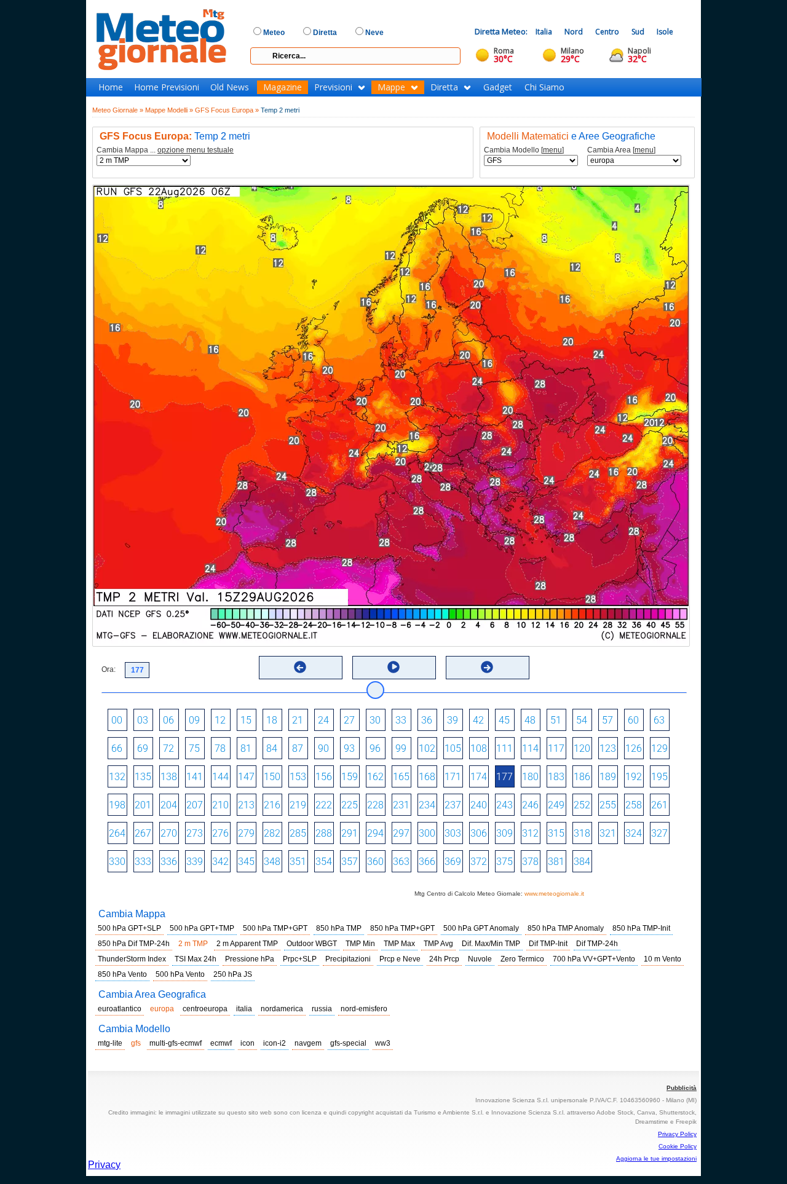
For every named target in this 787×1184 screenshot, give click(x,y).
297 (401, 833)
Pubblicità (681, 1087)
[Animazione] (393, 667)
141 (194, 777)
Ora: (108, 669)
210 (220, 805)
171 (453, 777)
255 (607, 805)
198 (117, 805)
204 (168, 805)
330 (117, 861)
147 (246, 777)
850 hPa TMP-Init (641, 928)
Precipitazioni (348, 959)
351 (298, 861)
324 (633, 833)
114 (530, 748)
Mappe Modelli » (169, 110)
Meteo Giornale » (117, 110)
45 (504, 720)
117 (556, 748)
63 (659, 720)
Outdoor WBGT (312, 943)
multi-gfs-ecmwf (175, 1043)
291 (349, 833)
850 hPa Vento (122, 974)
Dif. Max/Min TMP (491, 943)
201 (143, 805)
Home (110, 87)
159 (349, 777)
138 (168, 777)
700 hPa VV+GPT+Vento (594, 959)
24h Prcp (444, 959)
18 (271, 720)
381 (556, 861)
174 (478, 777)
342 (220, 861)
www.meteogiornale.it (554, 893)
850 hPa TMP (339, 928)
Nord (573, 31)
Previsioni (333, 87)
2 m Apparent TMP (247, 943)
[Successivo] (487, 667)
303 (453, 833)
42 (478, 720)
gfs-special (348, 1043)
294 (375, 833)
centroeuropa (205, 1008)
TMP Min (360, 943)
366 (427, 861)
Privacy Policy (677, 1134)
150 (272, 777)
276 (220, 833)
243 (504, 805)
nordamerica (282, 1008)
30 (375, 720)
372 (478, 861)
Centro (607, 31)
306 (478, 833)
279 (246, 833)
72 (168, 748)
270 (168, 833)
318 (582, 833)
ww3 (382, 1043)
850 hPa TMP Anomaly (566, 928)
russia (322, 1008)
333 (143, 861)
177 (504, 777)
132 (117, 777)
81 (245, 748)
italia (244, 1008)
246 (530, 805)
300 (427, 833)
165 (401, 777)
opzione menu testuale (195, 150)
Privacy (104, 1164)
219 (298, 805)
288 (323, 833)
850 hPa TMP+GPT (402, 928)
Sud (637, 31)
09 (194, 720)
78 (220, 748)
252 (582, 805)
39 (452, 720)
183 (556, 777)
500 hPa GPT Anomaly (481, 928)
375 (504, 861)
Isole (665, 31)
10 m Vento (662, 959)
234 (427, 805)
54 (581, 720)
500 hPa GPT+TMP (202, 928)
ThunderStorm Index (132, 959)
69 (142, 748)
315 (556, 833)
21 (297, 720)
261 (659, 805)
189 (607, 777)
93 (349, 748)
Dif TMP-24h (597, 943)
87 (297, 748)
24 (323, 720)
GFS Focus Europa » (227, 110)
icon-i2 (274, 1043)
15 (245, 720)
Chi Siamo (544, 87)
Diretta (444, 87)
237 (453, 805)
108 (478, 748)
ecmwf (221, 1043)
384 (582, 861)
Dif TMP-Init (548, 943)
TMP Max (399, 943)
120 (582, 748)
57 (607, 720)
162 (375, 777)
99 (400, 748)
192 (633, 777)
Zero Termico (522, 959)
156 (323, 777)
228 (375, 805)
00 (116, 720)
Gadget (497, 87)
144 (220, 777)
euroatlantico (119, 1008)
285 (298, 833)
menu (552, 150)
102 (427, 748)
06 (168, 720)
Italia (544, 31)
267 (143, 833)
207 (194, 805)
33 (400, 720)
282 (272, 833)
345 (246, 861)
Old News (229, 87)
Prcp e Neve (400, 959)
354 (323, 861)
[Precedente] (300, 667)
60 (633, 720)
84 (271, 748)
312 (530, 833)
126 (633, 748)
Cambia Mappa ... (165, 150)
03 (142, 720)
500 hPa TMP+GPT (275, 928)
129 (659, 748)
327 (659, 833)
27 (349, 720)
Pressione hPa (249, 959)
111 (504, 748)
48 (530, 720)
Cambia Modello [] (524, 150)
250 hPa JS (232, 974)
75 (194, 748)
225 (349, 805)
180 (530, 777)
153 (298, 777)
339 (194, 861)
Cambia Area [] (621, 150)
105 (453, 748)
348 (272, 861)
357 (349, 861)
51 (555, 720)
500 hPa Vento (180, 974)
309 (504, 833)
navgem (308, 1043)
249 (556, 805)
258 (633, 805)
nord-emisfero (364, 1008)
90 (323, 748)
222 (323, 805)
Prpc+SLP (300, 959)
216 (272, 805)
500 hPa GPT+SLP (129, 928)
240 (478, 805)
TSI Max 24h (195, 959)
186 (582, 777)
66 (116, 748)
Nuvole (480, 959)
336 (168, 861)
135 (143, 777)
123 (607, 748)
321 (607, 833)
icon (247, 1043)
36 (426, 720)
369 (453, 861)
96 (375, 748)
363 (401, 861)
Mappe (391, 87)
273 (194, 833)
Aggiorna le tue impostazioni (656, 1158)
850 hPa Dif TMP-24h (134, 943)
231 (401, 805)
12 (220, 720)
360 (375, 861)
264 (117, 833)
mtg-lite (110, 1043)
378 (530, 861)
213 (246, 805)
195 (659, 777)
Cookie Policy (677, 1146)
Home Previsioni (166, 87)
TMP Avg (438, 943)
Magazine (282, 87)
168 (427, 777)
